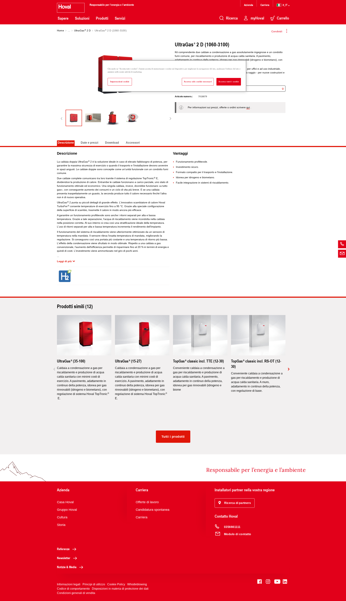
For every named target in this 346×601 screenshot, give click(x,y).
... (69, 30)
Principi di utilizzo (94, 584)
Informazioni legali (68, 584)
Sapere (63, 18)
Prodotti (102, 18)
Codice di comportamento (73, 588)
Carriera (264, 5)
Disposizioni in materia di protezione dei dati (120, 588)
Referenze (63, 549)
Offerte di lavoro (147, 502)
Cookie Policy (116, 584)
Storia (61, 525)
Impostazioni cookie (119, 81)
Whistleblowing (137, 584)
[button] (235, 503)
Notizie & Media (66, 567)
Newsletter (63, 558)
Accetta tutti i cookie (228, 81)
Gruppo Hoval (67, 510)
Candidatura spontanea (152, 510)
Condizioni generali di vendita (76, 593)
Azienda (248, 5)
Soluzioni (82, 18)
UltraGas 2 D (82, 30)
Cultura (62, 517)
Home (60, 30)
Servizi (120, 18)
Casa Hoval (65, 502)
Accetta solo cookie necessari (198, 81)
